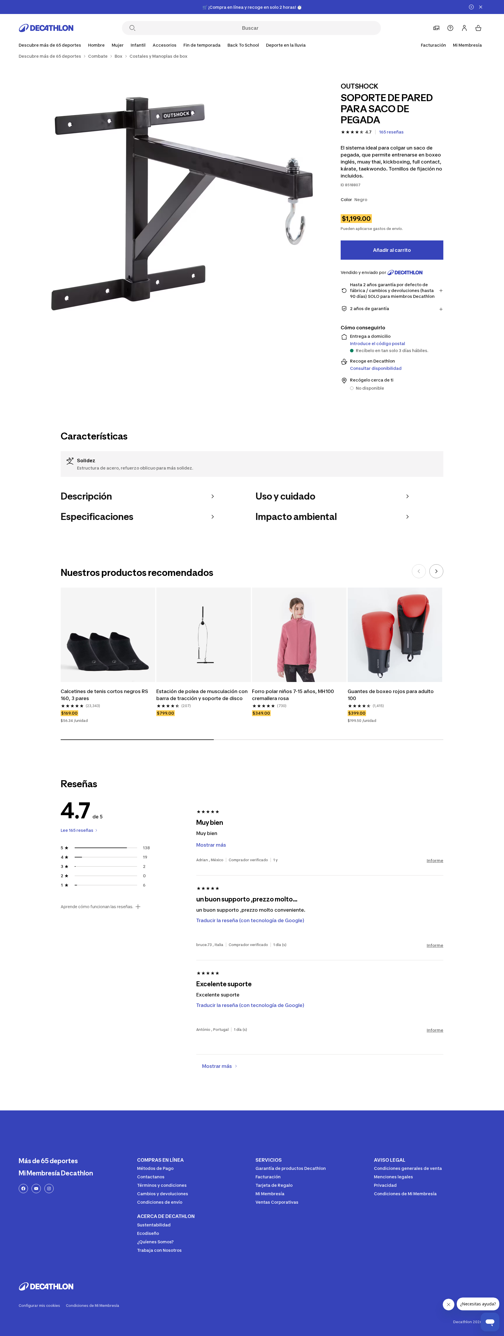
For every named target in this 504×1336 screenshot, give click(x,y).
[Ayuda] (450, 28)
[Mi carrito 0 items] (478, 28)
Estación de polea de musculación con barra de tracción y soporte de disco (202, 694)
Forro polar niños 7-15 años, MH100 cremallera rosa (293, 694)
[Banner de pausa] (471, 7)
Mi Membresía (467, 45)
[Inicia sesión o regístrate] (464, 28)
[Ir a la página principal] (46, 28)
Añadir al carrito (392, 250)
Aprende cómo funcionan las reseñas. (97, 906)
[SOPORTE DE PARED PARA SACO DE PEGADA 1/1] (182, 204)
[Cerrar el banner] (480, 7)
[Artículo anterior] (419, 571)
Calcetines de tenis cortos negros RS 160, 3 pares (104, 694)
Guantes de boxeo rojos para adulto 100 (391, 694)
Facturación (433, 45)
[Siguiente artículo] (436, 571)
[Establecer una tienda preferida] (436, 28)
